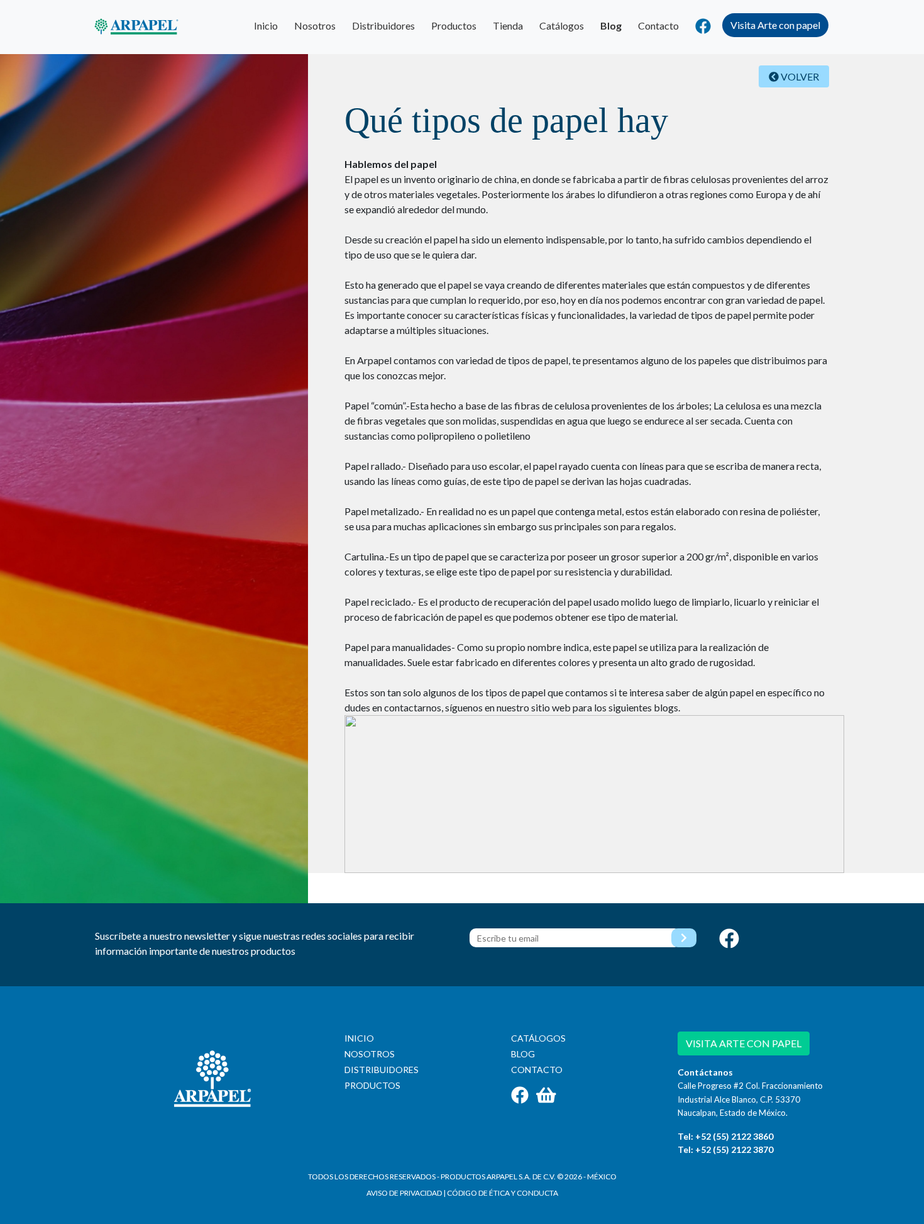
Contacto (658, 25)
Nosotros (315, 25)
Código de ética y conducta (502, 1193)
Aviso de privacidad (404, 1193)
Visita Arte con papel (775, 25)
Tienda (508, 25)
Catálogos (561, 25)
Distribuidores (383, 25)
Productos (453, 25)
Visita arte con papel (743, 1043)
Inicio (266, 25)
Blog (611, 25)
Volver (799, 76)
